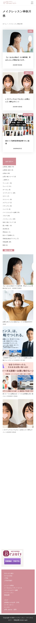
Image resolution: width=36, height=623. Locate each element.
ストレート (6, 199)
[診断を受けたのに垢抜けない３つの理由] (18, 305)
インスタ (7, 607)
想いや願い (6, 225)
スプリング (6, 202)
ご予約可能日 (8, 580)
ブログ (5, 216)
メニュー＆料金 (9, 585)
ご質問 (5, 180)
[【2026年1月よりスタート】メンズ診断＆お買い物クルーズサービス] (18, 341)
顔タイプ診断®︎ (7, 235)
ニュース (5, 209)
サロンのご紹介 (9, 573)
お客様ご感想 (7, 167)
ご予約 (6, 578)
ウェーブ (5, 186)
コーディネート (7, 193)
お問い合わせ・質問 (10, 609)
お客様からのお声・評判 (11, 602)
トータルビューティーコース (13, 588)
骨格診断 (5, 242)
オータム (5, 189)
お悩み (5, 173)
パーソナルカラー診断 (9, 212)
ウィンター (6, 183)
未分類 (5, 229)
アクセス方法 (8, 576)
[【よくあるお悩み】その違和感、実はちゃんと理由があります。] (18, 269)
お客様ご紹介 (7, 170)
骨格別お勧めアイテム (9, 238)
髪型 (4, 245)
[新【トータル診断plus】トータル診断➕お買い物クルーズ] (18, 377)
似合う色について (8, 222)
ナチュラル (6, 206)
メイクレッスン (7, 219)
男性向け (5, 232)
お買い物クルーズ (8, 176)
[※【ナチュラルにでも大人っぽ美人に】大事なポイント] (18, 413)
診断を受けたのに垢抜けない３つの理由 (15, 322)
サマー (5, 196)
